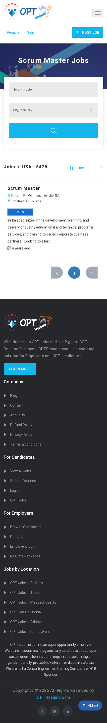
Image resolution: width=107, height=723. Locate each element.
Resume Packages (25, 556)
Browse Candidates (26, 527)
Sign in (32, 32)
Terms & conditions (26, 444)
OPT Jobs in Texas (25, 593)
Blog (13, 396)
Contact (16, 405)
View (20, 212)
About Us (17, 415)
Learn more (20, 369)
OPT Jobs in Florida (25, 612)
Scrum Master (23, 188)
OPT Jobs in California (28, 583)
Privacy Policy (21, 435)
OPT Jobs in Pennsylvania (31, 632)
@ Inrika (13, 195)
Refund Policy (21, 425)
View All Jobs (20, 471)
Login (14, 490)
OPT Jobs (18, 500)
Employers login (22, 546)
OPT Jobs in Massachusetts (33, 602)
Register (14, 32)
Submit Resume (23, 481)
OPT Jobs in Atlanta (26, 622)
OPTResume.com (53, 697)
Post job (16, 537)
